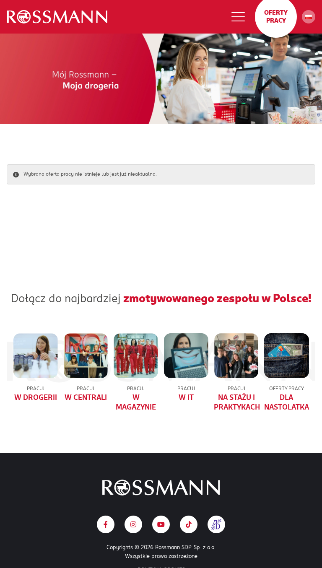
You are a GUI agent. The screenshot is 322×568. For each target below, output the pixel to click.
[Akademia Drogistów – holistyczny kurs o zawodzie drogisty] (216, 524)
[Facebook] (105, 524)
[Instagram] (133, 524)
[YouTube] (161, 524)
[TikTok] (188, 524)
